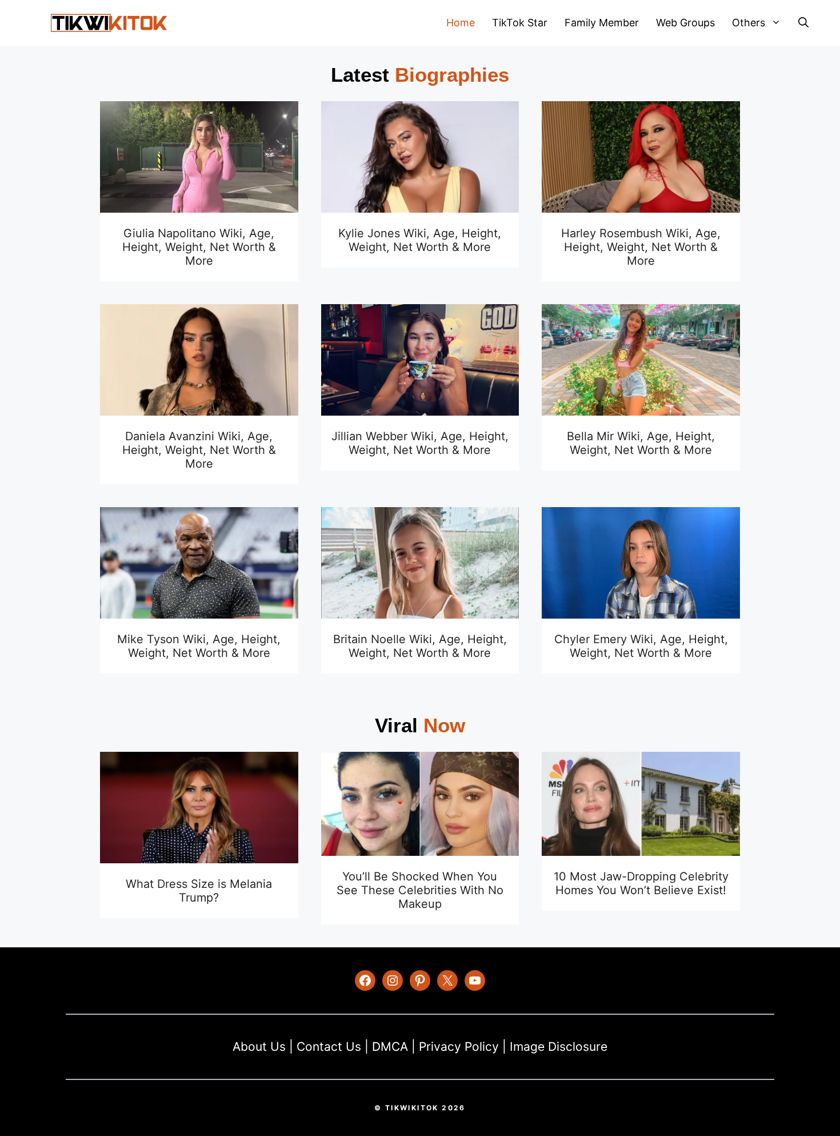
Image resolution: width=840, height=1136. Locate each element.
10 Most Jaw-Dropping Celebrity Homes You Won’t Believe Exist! (641, 883)
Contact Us (329, 1046)
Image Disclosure (558, 1046)
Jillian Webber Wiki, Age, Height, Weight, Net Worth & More (420, 443)
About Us (259, 1046)
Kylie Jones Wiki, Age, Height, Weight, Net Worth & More (419, 240)
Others (748, 23)
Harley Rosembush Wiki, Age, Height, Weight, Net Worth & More (641, 247)
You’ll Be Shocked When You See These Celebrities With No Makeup (420, 890)
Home (460, 23)
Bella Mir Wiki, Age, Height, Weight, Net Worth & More (641, 443)
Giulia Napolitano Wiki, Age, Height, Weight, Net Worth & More (199, 247)
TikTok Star (519, 23)
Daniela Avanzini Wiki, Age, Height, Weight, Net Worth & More (199, 450)
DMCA (390, 1046)
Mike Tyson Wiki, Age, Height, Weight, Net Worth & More (199, 646)
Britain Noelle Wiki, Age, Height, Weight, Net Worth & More (420, 646)
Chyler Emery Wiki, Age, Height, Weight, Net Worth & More (641, 646)
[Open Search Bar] (803, 23)
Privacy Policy (459, 1046)
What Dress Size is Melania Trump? (199, 890)
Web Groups (685, 23)
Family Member (602, 23)
